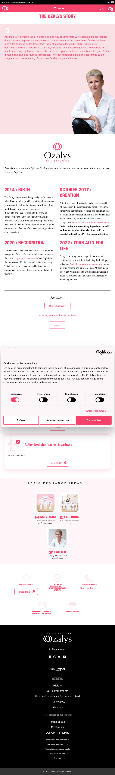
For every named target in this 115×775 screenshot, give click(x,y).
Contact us (57, 727)
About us (57, 707)
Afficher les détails (96, 411)
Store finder (56, 462)
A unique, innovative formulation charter (57, 315)
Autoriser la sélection (57, 420)
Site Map (57, 758)
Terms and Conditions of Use (57, 740)
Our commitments (57, 305)
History (57, 685)
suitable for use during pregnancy (86, 263)
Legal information (57, 753)
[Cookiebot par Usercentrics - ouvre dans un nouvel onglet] (98, 352)
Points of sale (57, 721)
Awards (57, 325)
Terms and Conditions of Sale (57, 744)
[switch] (43, 399)
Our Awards (57, 702)
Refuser (21, 420)
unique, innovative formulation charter (91, 222)
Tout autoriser (94, 420)
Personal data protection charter (57, 749)
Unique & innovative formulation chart (57, 696)
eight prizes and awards (27, 258)
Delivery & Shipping (57, 732)
